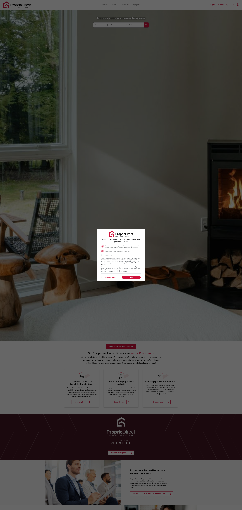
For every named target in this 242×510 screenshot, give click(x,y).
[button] (121, 255)
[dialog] (121, 255)
